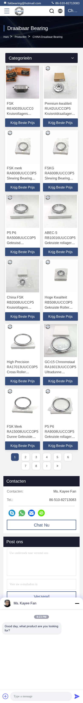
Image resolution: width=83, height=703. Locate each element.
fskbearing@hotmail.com (24, 3)
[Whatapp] (21, 513)
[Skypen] (12, 513)
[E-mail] (31, 513)
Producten (21, 36)
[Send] (77, 696)
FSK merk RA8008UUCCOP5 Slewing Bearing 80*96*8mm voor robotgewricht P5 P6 (22, 178)
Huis (6, 36)
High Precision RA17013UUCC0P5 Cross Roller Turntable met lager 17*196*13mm (22, 372)
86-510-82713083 (67, 3)
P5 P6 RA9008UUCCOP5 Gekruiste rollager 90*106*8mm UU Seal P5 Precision (59, 437)
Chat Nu (41, 525)
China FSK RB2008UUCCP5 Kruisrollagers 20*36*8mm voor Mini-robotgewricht (21, 307)
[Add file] (6, 696)
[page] (47, 466)
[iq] (41, 513)
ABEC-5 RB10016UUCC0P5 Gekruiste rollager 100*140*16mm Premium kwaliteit (60, 243)
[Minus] (77, 603)
